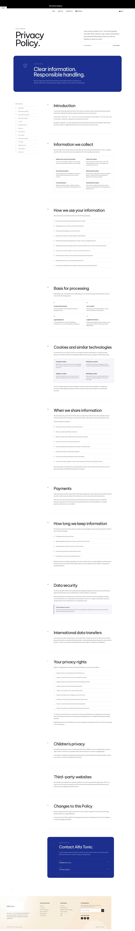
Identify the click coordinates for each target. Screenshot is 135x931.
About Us (42, 905)
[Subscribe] (102, 910)
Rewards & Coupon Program (66, 909)
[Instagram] (85, 918)
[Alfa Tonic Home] (15, 906)
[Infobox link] (55, 6)
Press (61, 913)
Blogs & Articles (64, 907)
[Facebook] (82, 918)
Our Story (62, 905)
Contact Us (42, 907)
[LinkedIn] (88, 918)
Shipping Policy (43, 913)
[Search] (118, 11)
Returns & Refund (43, 911)
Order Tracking (63, 911)
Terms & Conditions (44, 909)
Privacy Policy (43, 915)
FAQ (61, 915)
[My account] (116, 11)
